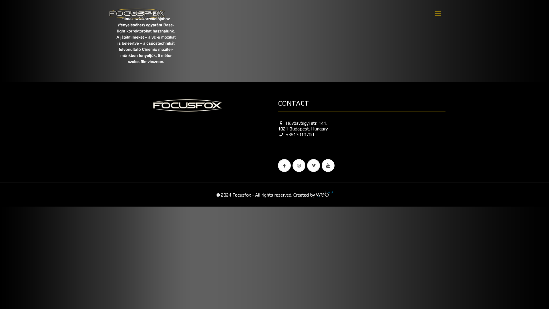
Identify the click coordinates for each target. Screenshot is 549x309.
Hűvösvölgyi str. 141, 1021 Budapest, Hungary (303, 126)
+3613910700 (300, 134)
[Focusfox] (137, 13)
